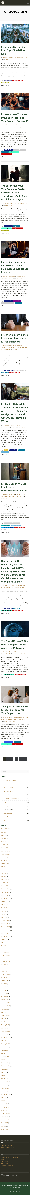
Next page (23, 759)
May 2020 (4, 987)
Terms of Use (4, 1163)
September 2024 (5, 898)
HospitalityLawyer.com (9, 276)
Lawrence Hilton (7, 203)
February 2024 (5, 920)
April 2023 (3, 946)
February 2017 (5, 1044)
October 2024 (5, 895)
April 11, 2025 (22, 427)
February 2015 (5, 1082)
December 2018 (5, 1015)
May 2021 (3, 968)
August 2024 (4, 901)
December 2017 (5, 1028)
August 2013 (4, 1123)
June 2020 (4, 984)
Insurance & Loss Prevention (9, 347)
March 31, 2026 (5, 129)
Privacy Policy (5, 1161)
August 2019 (4, 1009)
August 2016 (4, 1050)
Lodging (22, 276)
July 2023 (3, 942)
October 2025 (4, 857)
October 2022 (5, 949)
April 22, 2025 (18, 349)
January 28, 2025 (5, 498)
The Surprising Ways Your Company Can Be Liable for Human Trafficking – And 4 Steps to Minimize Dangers (14, 192)
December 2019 (5, 1003)
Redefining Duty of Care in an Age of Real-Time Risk (14, 50)
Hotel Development (8, 791)
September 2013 (5, 1120)
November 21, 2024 (20, 654)
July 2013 (3, 1126)
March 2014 (4, 1104)
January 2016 (4, 1059)
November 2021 (5, 955)
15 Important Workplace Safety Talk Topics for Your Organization (14, 710)
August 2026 (4, 829)
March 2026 (4, 841)
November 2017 (5, 1031)
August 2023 (4, 939)
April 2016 (3, 1053)
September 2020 (5, 977)
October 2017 (4, 1034)
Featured (5, 784)
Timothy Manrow (7, 57)
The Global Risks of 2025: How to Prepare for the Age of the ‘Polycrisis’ (14, 644)
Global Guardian (7, 652)
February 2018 (5, 1025)
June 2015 (3, 1075)
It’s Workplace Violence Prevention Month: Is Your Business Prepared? (14, 118)
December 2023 (5, 927)
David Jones (6, 425)
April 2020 (4, 990)
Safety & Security (16, 127)
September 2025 (5, 860)
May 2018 (3, 1021)
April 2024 (3, 914)
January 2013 (4, 1129)
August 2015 (4, 1069)
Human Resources (17, 125)
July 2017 (3, 1040)
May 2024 (3, 911)
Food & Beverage (8, 787)
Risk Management (18, 57)
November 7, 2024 (10, 721)
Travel (25, 57)
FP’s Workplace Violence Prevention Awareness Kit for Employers (14, 338)
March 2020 (4, 993)
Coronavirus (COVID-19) (9, 780)
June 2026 (4, 835)
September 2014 (5, 1094)
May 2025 (3, 873)
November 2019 (5, 1006)
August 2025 (4, 863)
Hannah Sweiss (7, 345)
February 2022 (5, 952)
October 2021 (4, 958)
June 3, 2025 (8, 205)
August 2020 (4, 980)
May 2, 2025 (19, 278)
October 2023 (5, 933)
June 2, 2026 (8, 59)
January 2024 (4, 923)
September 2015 (5, 1066)
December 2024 (5, 889)
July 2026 (3, 832)
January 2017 (4, 1047)
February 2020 (5, 996)
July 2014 (3, 1097)
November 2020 (5, 974)
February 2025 (5, 882)
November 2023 (5, 930)
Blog (2, 1159)
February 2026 (5, 844)
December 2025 (5, 851)
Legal (23, 125)
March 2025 (4, 879)
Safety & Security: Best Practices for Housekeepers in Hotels (14, 487)
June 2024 (4, 908)
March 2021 (4, 971)
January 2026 (4, 848)
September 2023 (5, 936)
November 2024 (5, 892)
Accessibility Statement (7, 1165)
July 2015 (3, 1072)
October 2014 (4, 1091)
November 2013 (5, 1113)
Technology (6, 816)
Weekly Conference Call (7, 1147)
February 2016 (5, 1056)
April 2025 (3, 876)
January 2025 (4, 886)
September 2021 (5, 961)
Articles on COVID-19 (6, 1145)
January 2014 (4, 1110)
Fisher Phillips (6, 125)
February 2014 (5, 1107)
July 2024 (3, 905)
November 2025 (5, 854)
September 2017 (5, 1037)
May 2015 (3, 1078)
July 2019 (3, 1012)
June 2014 (4, 1100)
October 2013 (4, 1116)
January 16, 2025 (19, 587)
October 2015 (4, 1063)
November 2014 (5, 1088)
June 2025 (4, 870)
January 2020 (4, 999)
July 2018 (3, 1018)
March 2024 (4, 917)
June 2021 (4, 965)
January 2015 (4, 1085)
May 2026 (3, 838)
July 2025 (3, 867)
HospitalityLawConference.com (9, 1157)
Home (10, 16)
